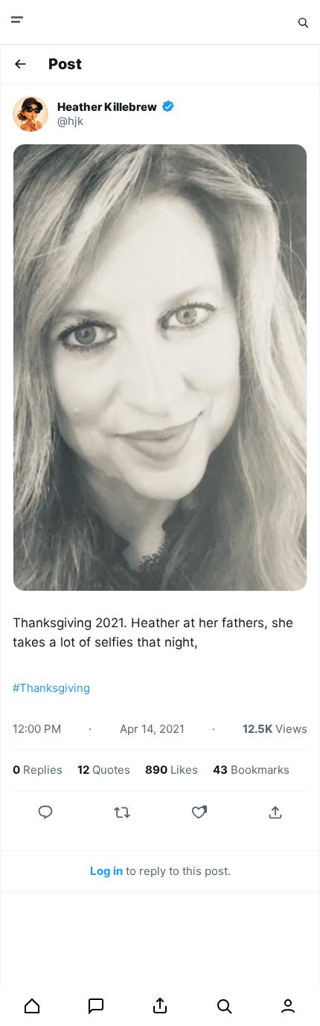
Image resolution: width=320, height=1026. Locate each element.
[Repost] (122, 812)
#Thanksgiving (51, 688)
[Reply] (45, 812)
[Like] (199, 812)
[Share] (275, 812)
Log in (106, 871)
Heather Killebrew (107, 107)
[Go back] (20, 64)
